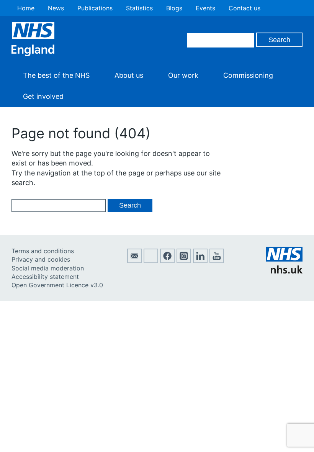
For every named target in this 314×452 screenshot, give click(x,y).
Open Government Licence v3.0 (57, 285)
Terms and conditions (42, 251)
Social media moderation (47, 268)
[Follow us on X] (151, 261)
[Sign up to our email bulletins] (134, 261)
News (56, 8)
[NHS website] (284, 271)
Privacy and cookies (40, 259)
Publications (95, 8)
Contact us (244, 8)
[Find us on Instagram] (184, 261)
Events (205, 8)
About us (128, 75)
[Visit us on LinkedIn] (200, 261)
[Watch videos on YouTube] (216, 261)
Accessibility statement (45, 276)
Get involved (43, 96)
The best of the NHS (56, 75)
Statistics (139, 8)
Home (25, 8)
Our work (183, 75)
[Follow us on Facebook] (167, 261)
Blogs (174, 8)
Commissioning (248, 75)
